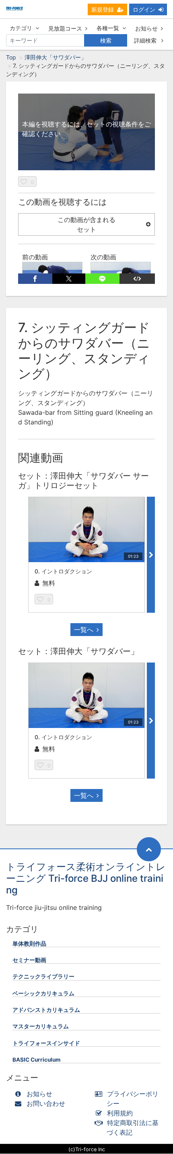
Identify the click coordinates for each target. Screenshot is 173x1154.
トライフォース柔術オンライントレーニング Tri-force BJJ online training (86, 878)
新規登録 (102, 9)
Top (11, 57)
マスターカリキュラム (40, 1026)
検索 (105, 40)
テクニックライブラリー (43, 976)
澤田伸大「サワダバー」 (55, 57)
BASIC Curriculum (36, 1059)
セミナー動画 (29, 960)
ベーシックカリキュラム (43, 993)
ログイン (144, 9)
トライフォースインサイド (46, 1043)
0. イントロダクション (63, 571)
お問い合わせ (46, 1103)
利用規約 (120, 1113)
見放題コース (65, 28)
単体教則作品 (29, 943)
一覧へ (83, 630)
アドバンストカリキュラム (46, 1010)
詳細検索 (146, 40)
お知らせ (146, 28)
